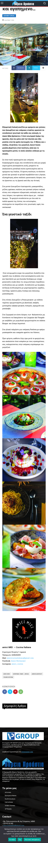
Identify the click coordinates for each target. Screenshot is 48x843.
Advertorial (9, 16)
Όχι (20, 839)
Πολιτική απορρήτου (32, 839)
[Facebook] (4, 691)
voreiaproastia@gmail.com (13, 826)
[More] (43, 67)
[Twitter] (10, 691)
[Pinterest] (15, 691)
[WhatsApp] (20, 691)
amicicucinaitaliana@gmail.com (20, 658)
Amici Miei (6, 674)
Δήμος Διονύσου (37, 674)
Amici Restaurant (18, 661)
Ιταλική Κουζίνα (8, 677)
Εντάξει (12, 839)
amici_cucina (17, 664)
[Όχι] (45, 834)
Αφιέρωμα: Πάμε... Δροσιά (21, 674)
